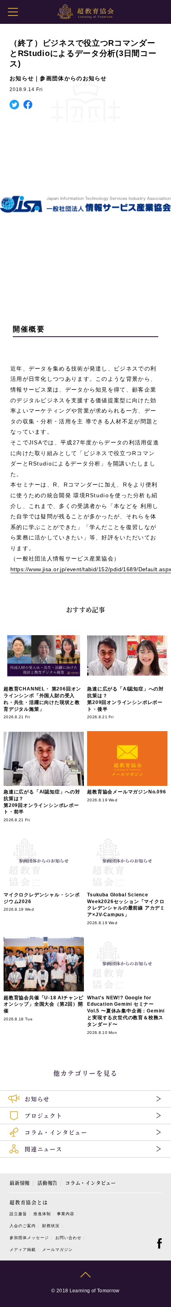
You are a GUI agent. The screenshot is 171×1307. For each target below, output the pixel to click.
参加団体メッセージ (29, 1237)
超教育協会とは (29, 1202)
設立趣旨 (18, 1214)
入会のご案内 (23, 1226)
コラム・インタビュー (90, 1182)
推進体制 (42, 1214)
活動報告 (47, 1182)
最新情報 (20, 1182)
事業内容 (65, 1214)
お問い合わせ (68, 1237)
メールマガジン (57, 1249)
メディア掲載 (23, 1249)
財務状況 (51, 1226)
